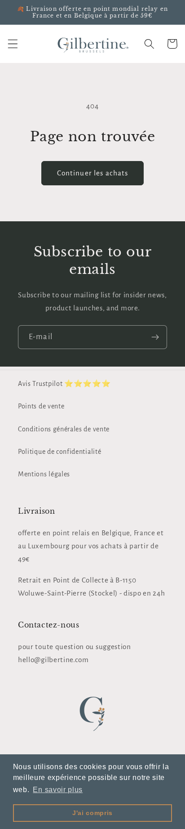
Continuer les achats (92, 173)
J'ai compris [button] (92, 812)
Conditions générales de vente (64, 429)
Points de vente (41, 406)
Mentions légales (44, 474)
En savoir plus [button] (58, 789)
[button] (12, 43)
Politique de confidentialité (59, 451)
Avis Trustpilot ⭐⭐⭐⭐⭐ (64, 383)
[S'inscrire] (155, 337)
